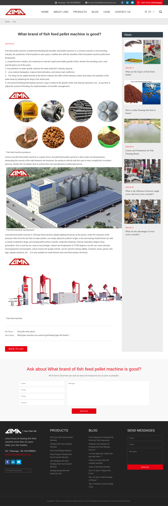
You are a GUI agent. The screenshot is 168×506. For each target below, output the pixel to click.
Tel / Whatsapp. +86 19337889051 (20, 451)
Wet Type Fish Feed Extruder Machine (61, 438)
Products (80, 11)
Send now (145, 467)
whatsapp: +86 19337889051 (69, 3)
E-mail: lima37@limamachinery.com (102, 3)
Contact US (123, 11)
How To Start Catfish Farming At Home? (100, 478)
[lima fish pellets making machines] (13, 462)
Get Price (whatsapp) (151, 2)
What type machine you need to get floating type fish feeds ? (43, 335)
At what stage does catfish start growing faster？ (101, 454)
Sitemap (106, 501)
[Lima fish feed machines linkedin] (127, 2)
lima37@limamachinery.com (18, 454)
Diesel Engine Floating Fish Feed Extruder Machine (61, 455)
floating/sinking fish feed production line (59, 471)
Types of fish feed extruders (99, 467)
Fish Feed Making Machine (60, 450)
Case (107, 11)
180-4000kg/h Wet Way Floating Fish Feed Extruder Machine (61, 464)
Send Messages (141, 430)
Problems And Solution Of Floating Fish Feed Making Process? (99, 447)
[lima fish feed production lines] (18, 462)
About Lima (60, 11)
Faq (14, 22)
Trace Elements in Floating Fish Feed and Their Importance (101, 438)
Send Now (84, 411)
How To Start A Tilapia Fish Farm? (100, 471)
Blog (95, 11)
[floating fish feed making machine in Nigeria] (15, 12)
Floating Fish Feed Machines (120, 501)
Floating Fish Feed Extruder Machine (61, 445)
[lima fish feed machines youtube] (132, 2)
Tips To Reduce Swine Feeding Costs (101, 485)
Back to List (16, 349)
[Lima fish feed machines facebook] (122, 2)
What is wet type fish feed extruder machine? (99, 461)
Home (45, 11)
